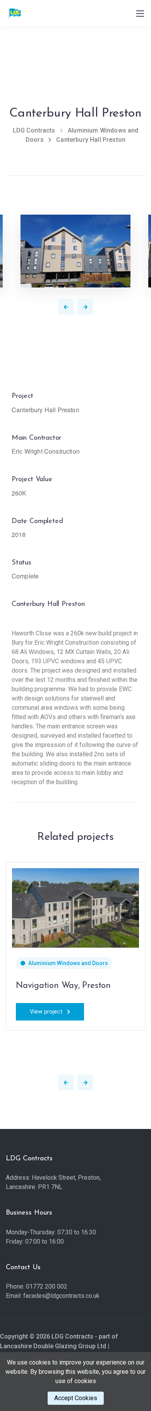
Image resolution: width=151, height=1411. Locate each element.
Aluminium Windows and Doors (68, 963)
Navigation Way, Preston (63, 985)
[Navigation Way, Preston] (75, 907)
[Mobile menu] (140, 14)
